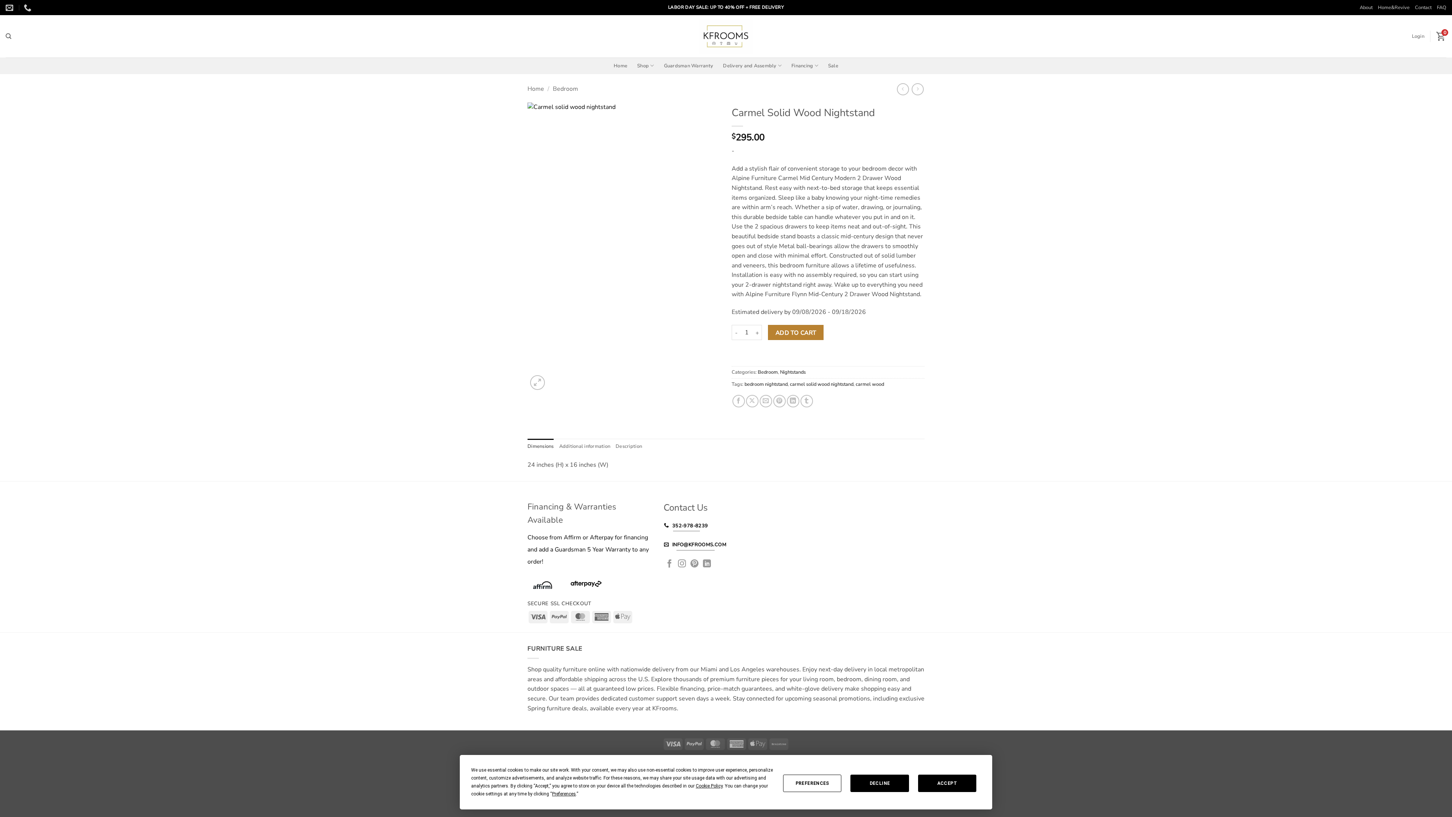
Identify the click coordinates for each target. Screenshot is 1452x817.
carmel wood (870, 384)
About (1366, 7)
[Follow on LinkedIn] (707, 564)
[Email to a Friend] (766, 401)
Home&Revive (1394, 7)
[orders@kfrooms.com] (10, 7)
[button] (1418, 36)
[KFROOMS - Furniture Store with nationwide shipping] (726, 36)
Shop (643, 65)
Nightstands (793, 372)
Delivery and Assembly (749, 65)
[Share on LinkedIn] (793, 401)
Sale (833, 65)
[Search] (8, 36)
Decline (880, 783)
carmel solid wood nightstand (821, 384)
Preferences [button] (564, 794)
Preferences (812, 783)
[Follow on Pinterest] (694, 564)
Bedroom (565, 89)
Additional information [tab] (585, 446)
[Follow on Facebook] (670, 564)
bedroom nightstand (766, 384)
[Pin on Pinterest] (779, 401)
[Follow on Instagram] (682, 564)
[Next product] (903, 89)
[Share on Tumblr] (806, 401)
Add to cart (796, 333)
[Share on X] (752, 401)
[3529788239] (28, 7)
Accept (947, 783)
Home (620, 65)
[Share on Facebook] (738, 401)
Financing (802, 65)
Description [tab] (629, 446)
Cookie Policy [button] (709, 786)
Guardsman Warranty (689, 65)
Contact (1423, 7)
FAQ (1441, 7)
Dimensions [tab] (540, 446)
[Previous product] (917, 89)
